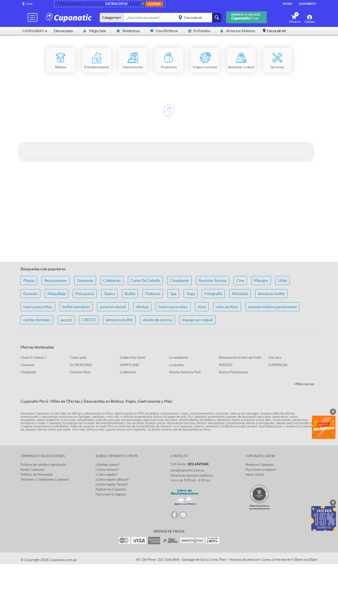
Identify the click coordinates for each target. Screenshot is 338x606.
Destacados (63, 31)
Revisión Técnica (212, 280)
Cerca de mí (276, 31)
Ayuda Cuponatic (33, 469)
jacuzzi (66, 320)
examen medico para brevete (272, 306)
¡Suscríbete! (307, 3)
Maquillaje (57, 293)
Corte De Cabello (145, 280)
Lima (29, 3)
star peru (274, 357)
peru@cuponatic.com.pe (187, 470)
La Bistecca (128, 372)
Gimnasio (85, 280)
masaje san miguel (197, 320)
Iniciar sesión (254, 474)
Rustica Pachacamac (233, 372)
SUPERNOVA (278, 365)
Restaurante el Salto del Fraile (240, 357)
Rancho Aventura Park (185, 372)
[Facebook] (174, 515)
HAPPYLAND (129, 365)
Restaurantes (55, 280)
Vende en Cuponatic (259, 464)
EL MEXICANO (81, 365)
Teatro (109, 293)
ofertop (142, 306)
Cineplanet (179, 280)
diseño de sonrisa (157, 320)
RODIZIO (225, 365)
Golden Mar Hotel (132, 357)
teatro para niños (37, 306)
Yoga (190, 293)
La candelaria (178, 357)
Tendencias (131, 31)
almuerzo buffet (271, 293)
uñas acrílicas (227, 306)
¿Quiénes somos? (108, 464)
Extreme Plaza (80, 372)
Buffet (130, 293)
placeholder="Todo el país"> (198, 17)
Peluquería (84, 293)
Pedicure (152, 293)
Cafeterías (112, 280)
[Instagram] (183, 515)
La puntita (176, 365)
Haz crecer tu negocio (111, 494)
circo (202, 306)
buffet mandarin (76, 306)
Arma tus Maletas (240, 31)
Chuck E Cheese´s (33, 357)
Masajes (261, 280)
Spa (173, 293)
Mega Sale (97, 31)
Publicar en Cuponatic (111, 489)
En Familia (201, 31)
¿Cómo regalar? (106, 474)
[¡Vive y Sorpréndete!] (69, 17)
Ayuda (287, 3)
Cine (240, 280)
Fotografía (213, 293)
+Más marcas (304, 384)
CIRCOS (89, 320)
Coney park (78, 357)
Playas (28, 280)
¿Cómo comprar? (107, 469)
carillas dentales (36, 320)
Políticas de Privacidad (36, 474)
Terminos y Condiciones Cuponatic (45, 479)
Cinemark (27, 365)
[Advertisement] (169, 219)
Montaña (240, 293)
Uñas (282, 280)
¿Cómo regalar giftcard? (112, 479)
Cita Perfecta (167, 31)
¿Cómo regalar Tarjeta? (112, 484)
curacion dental (113, 306)
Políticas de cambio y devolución (43, 464)
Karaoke (30, 293)
